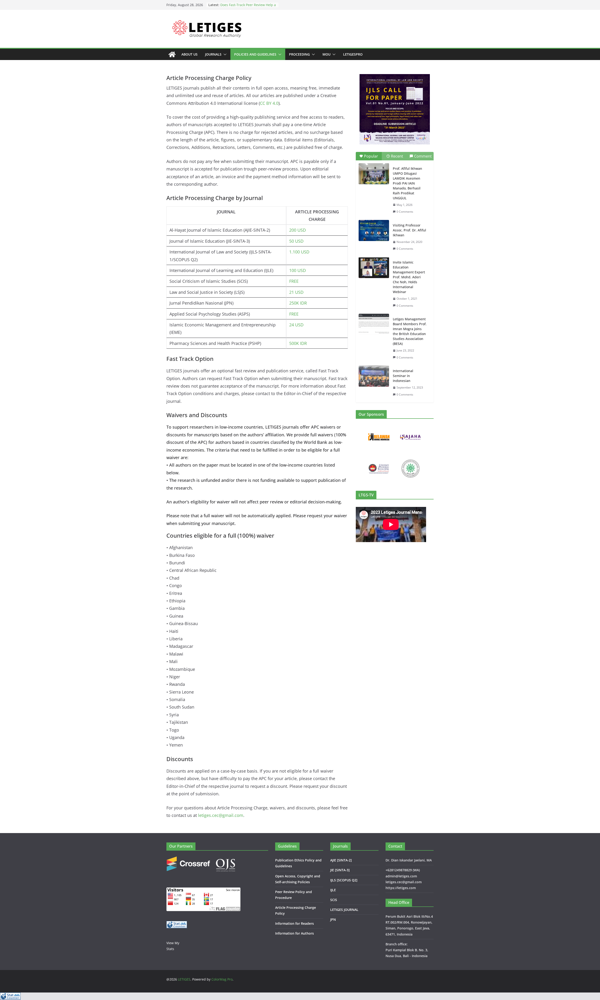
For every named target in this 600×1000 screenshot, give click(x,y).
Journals (213, 54)
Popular (371, 156)
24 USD (296, 325)
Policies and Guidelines (255, 54)
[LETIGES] (172, 54)
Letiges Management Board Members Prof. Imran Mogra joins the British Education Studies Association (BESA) (410, 331)
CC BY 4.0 (269, 103)
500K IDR (298, 343)
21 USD (296, 292)
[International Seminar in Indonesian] (374, 376)
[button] (224, 54)
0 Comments (405, 212)
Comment (423, 156)
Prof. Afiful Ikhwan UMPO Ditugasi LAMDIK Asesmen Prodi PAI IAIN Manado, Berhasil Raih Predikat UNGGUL (407, 183)
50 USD (296, 241)
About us (189, 54)
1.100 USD (299, 252)
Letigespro (353, 54)
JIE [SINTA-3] (340, 870)
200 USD (297, 230)
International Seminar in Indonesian (403, 376)
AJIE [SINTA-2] (341, 860)
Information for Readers (294, 923)
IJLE (333, 890)
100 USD (297, 270)
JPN (333, 919)
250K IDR (298, 303)
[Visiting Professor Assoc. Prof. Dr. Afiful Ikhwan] (374, 230)
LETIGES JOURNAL (344, 909)
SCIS (333, 900)
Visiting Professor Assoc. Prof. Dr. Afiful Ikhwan (409, 230)
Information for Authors (294, 933)
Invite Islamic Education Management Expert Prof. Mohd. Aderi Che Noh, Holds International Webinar (409, 277)
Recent (397, 156)
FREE (294, 281)
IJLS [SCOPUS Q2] (343, 880)
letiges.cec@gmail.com (220, 815)
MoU (326, 54)
